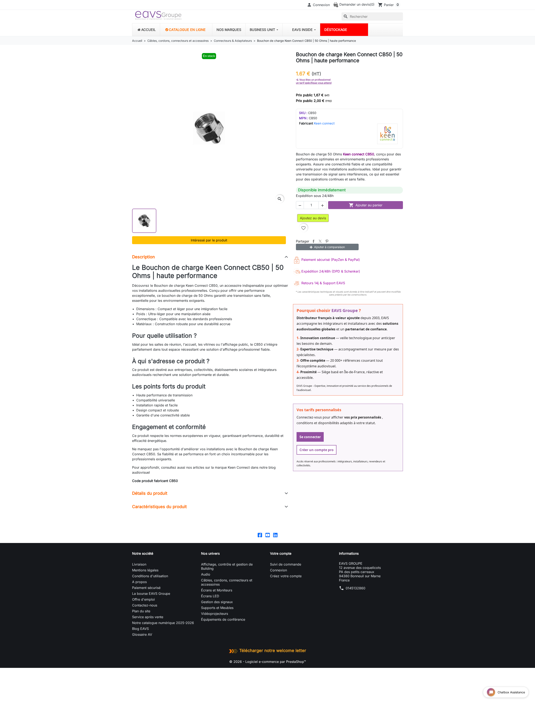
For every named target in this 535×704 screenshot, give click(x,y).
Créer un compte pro (316, 450)
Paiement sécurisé (146, 588)
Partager (313, 241)
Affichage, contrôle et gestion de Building (227, 566)
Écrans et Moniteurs (216, 590)
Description (143, 256)
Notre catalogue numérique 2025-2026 (163, 623)
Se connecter (310, 437)
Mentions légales (145, 570)
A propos (139, 582)
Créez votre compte (286, 576)
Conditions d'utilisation (150, 576)
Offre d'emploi (143, 599)
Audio (205, 574)
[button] (318, 5)
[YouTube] (267, 535)
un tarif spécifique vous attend (313, 82)
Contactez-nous (144, 605)
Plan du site (141, 611)
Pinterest (326, 241)
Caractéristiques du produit (159, 506)
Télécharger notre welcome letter (272, 650)
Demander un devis (356, 4)
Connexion (278, 570)
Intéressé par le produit (209, 240)
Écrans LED (210, 596)
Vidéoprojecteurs (214, 613)
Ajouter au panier (365, 205)
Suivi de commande (285, 564)
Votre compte (280, 553)
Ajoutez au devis (313, 218)
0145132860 (355, 588)
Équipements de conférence (223, 619)
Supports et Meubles (217, 608)
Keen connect (324, 123)
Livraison (139, 564)
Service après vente (147, 617)
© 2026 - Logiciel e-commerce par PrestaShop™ (267, 662)
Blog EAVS (140, 629)
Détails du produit (149, 493)
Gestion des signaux (217, 602)
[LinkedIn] (275, 535)
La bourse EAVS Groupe (151, 593)
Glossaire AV (142, 634)
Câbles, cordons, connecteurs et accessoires (226, 582)
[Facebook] (260, 535)
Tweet (320, 241)
